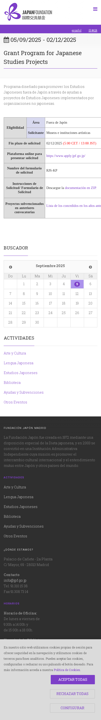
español (76, 30)
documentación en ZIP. (81, 188)
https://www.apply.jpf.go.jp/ (65, 156)
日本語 (92, 30)
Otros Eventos (15, 402)
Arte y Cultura (15, 353)
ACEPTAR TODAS (72, 679)
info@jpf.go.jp (15, 580)
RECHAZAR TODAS (72, 693)
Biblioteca (12, 382)
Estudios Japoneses (21, 372)
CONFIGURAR (72, 708)
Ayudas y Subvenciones (24, 392)
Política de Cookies (67, 670)
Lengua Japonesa (18, 363)
